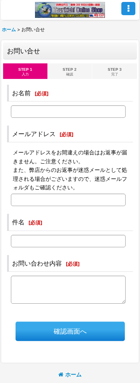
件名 (18, 222)
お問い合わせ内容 (37, 263)
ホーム (73, 374)
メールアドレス (34, 134)
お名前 (21, 93)
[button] (128, 8)
